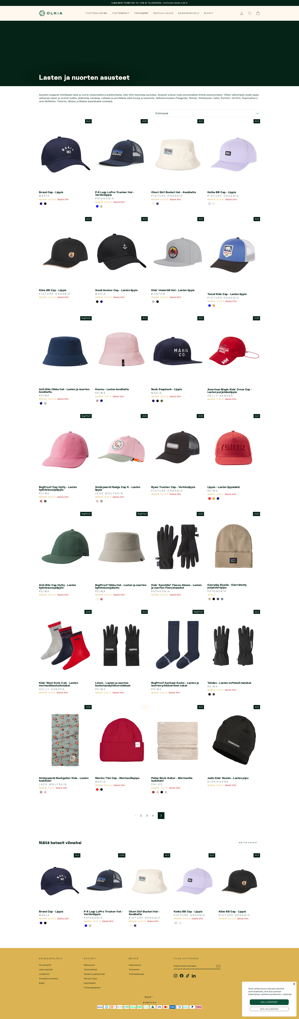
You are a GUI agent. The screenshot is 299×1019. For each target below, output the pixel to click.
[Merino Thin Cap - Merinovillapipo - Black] (101, 789)
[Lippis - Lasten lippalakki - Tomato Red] (209, 498)
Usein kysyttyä (46, 969)
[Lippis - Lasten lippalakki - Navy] (217, 498)
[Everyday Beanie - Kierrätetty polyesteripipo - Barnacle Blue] (222, 599)
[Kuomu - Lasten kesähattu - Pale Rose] (97, 400)
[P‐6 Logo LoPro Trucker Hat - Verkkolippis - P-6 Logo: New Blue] (97, 206)
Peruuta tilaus (90, 978)
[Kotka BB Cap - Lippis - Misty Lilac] (209, 203)
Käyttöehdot (90, 983)
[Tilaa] (218, 966)
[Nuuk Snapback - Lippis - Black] (157, 400)
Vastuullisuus (163, 13)
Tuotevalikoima (96, 13)
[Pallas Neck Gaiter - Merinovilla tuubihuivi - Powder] (165, 792)
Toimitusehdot (90, 969)
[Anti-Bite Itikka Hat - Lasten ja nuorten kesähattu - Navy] (41, 403)
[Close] (294, 984)
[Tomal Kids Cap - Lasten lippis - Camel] (213, 305)
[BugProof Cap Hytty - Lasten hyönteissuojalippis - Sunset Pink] (41, 501)
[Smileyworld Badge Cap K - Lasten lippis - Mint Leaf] (101, 501)
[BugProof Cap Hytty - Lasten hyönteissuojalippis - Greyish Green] (45, 501)
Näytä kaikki (248, 843)
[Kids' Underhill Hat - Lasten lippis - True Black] (157, 301)
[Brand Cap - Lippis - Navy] (41, 203)
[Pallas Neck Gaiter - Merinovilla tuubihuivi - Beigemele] (157, 792)
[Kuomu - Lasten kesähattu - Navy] (101, 400)
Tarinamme (141, 13)
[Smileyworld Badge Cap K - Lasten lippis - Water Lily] (97, 501)
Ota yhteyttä (45, 965)
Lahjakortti (44, 974)
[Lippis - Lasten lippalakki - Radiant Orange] (213, 498)
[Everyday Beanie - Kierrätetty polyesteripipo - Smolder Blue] (217, 599)
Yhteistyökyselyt (136, 974)
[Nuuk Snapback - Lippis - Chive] (161, 400)
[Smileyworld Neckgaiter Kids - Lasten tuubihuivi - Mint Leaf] (41, 792)
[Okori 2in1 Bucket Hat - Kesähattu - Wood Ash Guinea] (153, 203)
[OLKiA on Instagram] (175, 976)
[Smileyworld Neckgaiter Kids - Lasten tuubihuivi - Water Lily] (45, 792)
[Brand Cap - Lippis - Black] (45, 203)
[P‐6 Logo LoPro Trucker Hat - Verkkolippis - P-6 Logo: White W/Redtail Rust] (101, 206)
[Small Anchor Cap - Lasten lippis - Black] (97, 301)
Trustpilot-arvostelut (48, 978)
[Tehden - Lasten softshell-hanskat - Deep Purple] (213, 694)
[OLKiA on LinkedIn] (194, 976)
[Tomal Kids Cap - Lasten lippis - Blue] (209, 305)
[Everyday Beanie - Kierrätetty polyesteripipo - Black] (213, 599)
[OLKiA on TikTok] (188, 976)
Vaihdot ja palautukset (94, 974)
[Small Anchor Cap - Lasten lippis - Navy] (101, 301)
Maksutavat (89, 965)
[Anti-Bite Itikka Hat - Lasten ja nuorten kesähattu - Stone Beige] (45, 403)
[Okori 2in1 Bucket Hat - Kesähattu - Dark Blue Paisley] (157, 203)
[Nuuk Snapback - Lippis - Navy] (153, 400)
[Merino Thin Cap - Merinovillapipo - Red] (97, 789)
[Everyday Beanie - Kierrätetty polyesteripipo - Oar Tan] (209, 599)
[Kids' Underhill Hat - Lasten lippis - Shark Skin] (153, 301)
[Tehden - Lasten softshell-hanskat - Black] (209, 694)
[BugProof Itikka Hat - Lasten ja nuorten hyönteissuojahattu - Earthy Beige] (97, 599)
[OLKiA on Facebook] (181, 976)
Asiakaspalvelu (188, 13)
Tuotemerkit (121, 13)
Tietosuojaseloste (92, 987)
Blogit (208, 13)
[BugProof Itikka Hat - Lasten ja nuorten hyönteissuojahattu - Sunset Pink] (101, 599)
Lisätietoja (287, 994)
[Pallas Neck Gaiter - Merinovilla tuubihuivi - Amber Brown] (153, 792)
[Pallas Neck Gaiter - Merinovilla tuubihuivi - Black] (161, 792)
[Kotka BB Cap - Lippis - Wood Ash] (213, 203)
